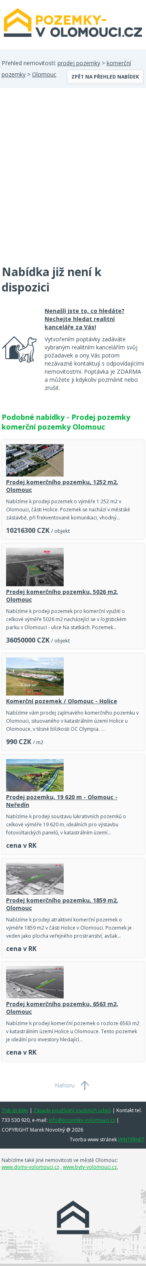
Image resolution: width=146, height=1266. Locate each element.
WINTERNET (131, 1139)
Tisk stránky (15, 1110)
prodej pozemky (79, 63)
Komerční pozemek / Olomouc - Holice (61, 701)
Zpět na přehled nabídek (105, 76)
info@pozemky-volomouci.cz (82, 1120)
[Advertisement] (73, 181)
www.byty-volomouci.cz (90, 1167)
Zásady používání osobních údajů (72, 1110)
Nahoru (65, 1085)
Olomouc (44, 74)
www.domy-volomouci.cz (30, 1167)
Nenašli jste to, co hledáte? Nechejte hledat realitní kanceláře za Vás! (85, 319)
